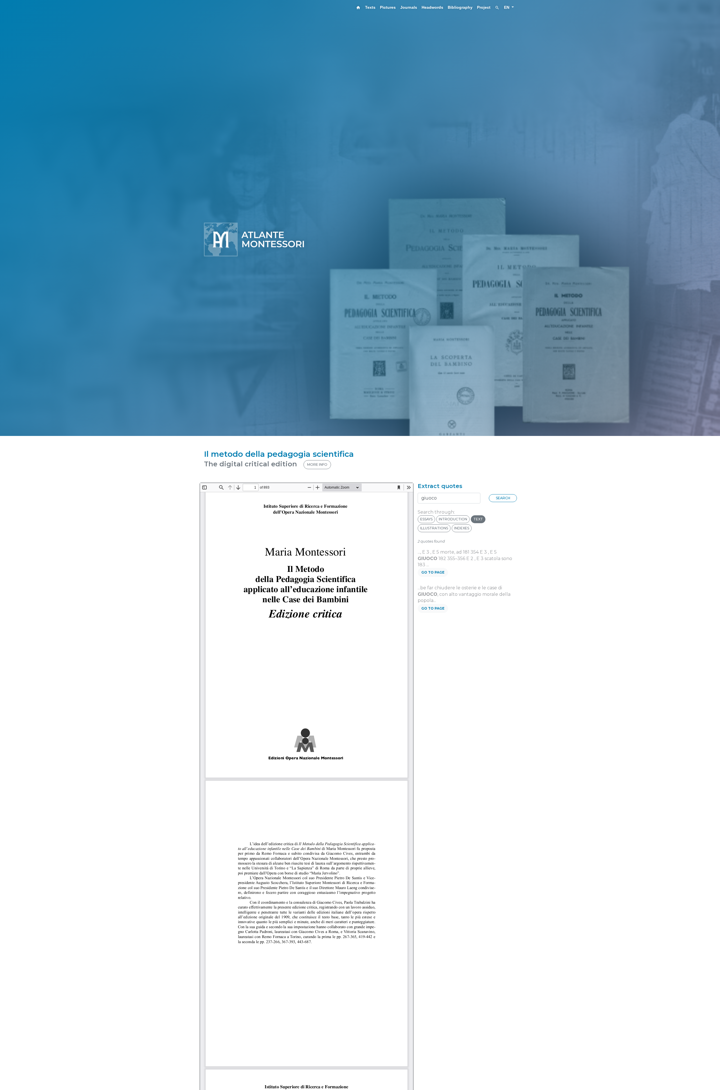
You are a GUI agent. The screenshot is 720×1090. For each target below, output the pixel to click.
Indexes (461, 528)
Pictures (388, 7)
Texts (370, 7)
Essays (426, 519)
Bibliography (460, 7)
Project (483, 7)
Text (478, 519)
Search (503, 498)
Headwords (432, 7)
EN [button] (507, 7)
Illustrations (434, 528)
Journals (408, 7)
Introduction (453, 519)
